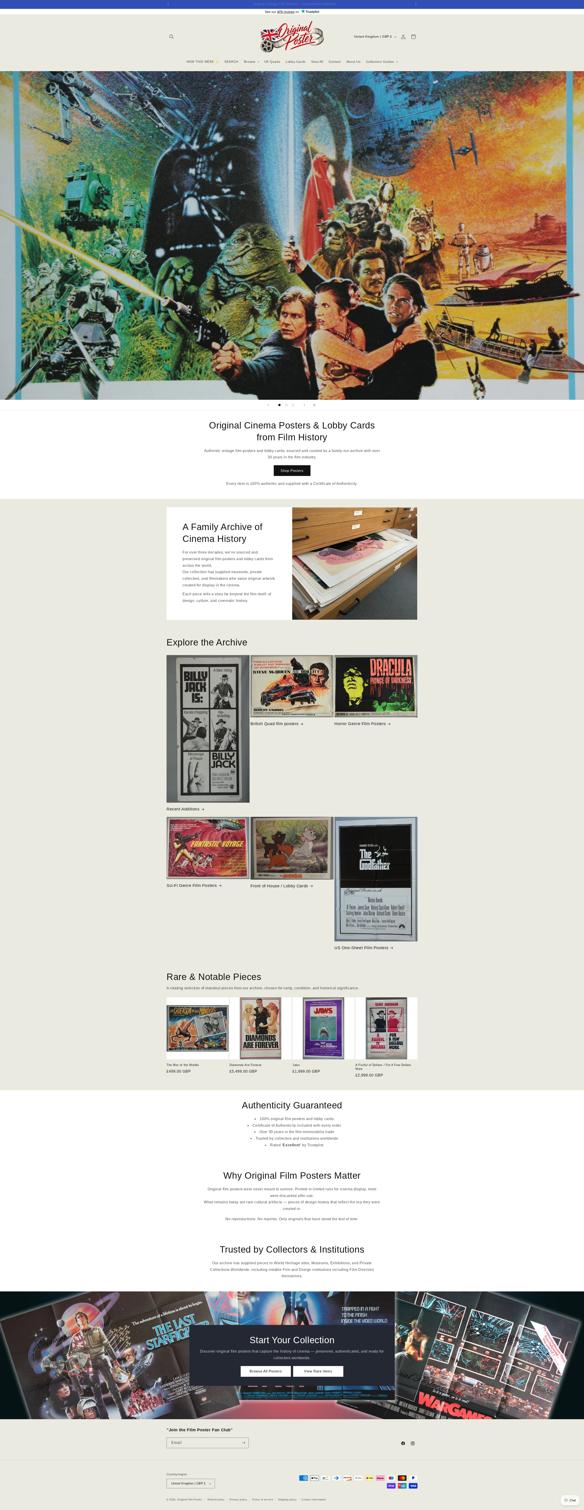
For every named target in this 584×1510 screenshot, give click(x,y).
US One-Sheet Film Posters (361, 948)
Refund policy (216, 1499)
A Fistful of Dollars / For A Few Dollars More (383, 1067)
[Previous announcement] (168, 4)
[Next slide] (304, 405)
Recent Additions (183, 809)
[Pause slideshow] (316, 405)
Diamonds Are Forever (245, 1065)
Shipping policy (287, 1499)
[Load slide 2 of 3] (286, 405)
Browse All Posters (266, 1371)
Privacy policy (238, 1499)
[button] (172, 37)
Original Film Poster (189, 1499)
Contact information (313, 1499)
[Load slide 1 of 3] (279, 405)
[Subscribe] (243, 1442)
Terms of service (262, 1499)
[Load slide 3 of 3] (293, 405)
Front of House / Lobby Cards (279, 886)
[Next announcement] (416, 4)
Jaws (296, 1065)
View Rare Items (318, 1371)
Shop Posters (292, 471)
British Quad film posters (274, 723)
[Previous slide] (268, 405)
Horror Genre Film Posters (360, 723)
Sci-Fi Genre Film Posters (192, 885)
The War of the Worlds (183, 1065)
